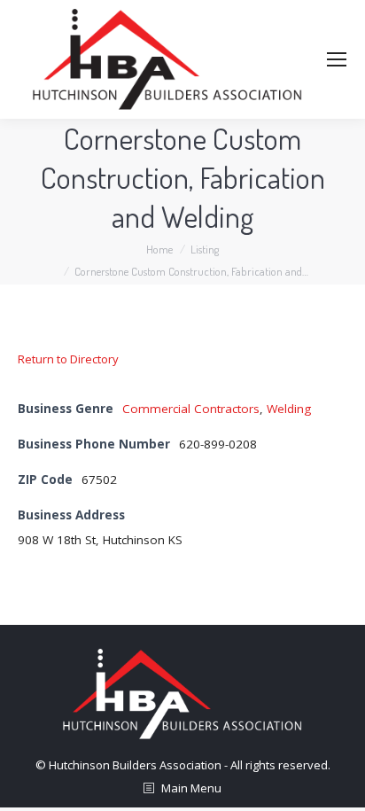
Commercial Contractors (191, 409)
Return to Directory (68, 359)
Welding (289, 409)
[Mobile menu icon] (336, 59)
